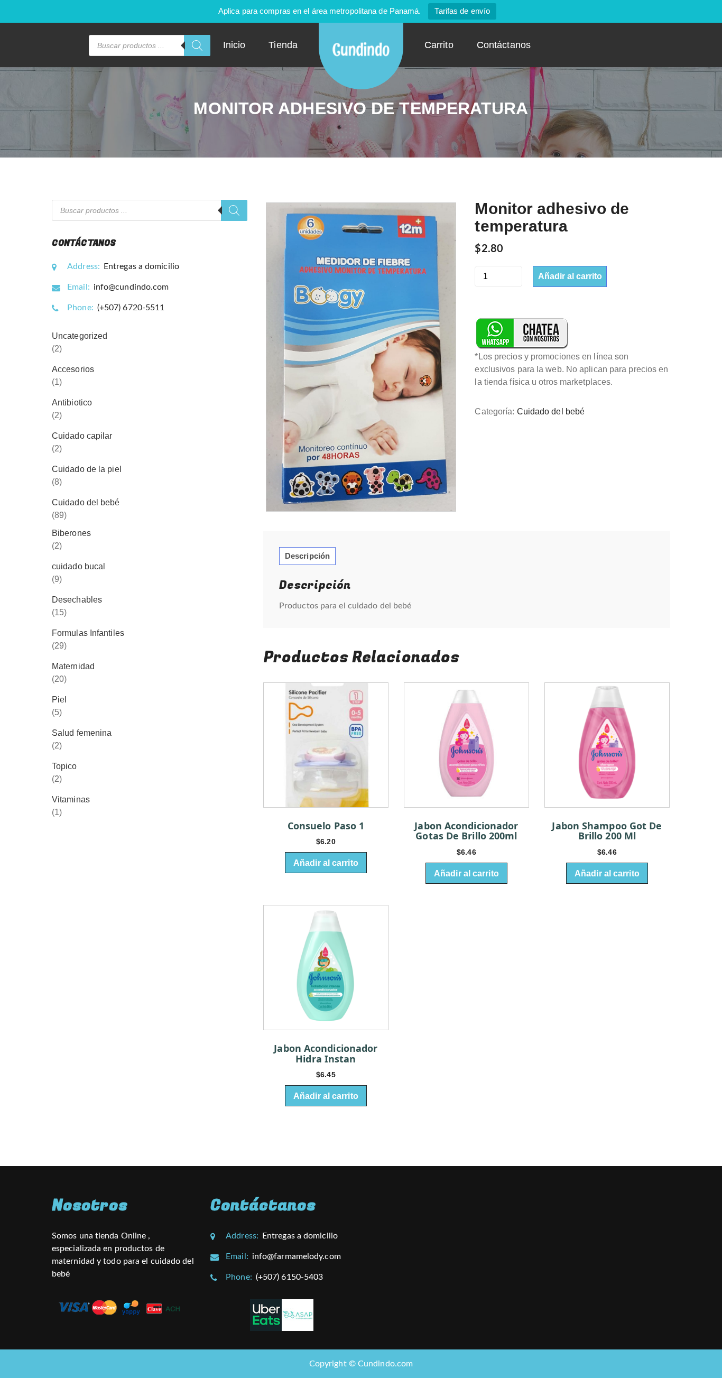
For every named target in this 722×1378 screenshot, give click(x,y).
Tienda (283, 45)
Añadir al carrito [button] (325, 862)
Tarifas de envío (462, 10)
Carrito (438, 45)
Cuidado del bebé (551, 411)
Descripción (307, 555)
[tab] (307, 556)
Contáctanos (504, 45)
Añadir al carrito (570, 276)
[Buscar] (197, 45)
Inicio (234, 45)
